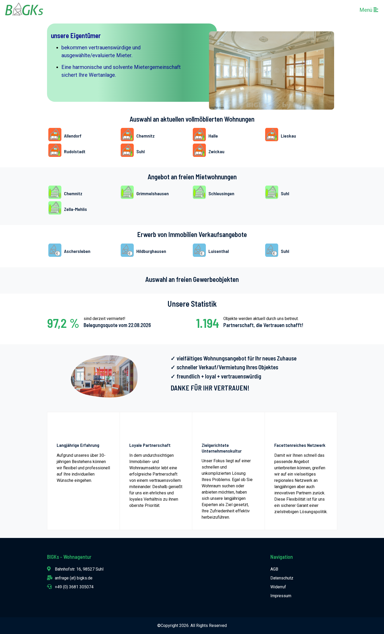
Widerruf (278, 586)
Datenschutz (281, 578)
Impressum (280, 595)
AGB (274, 569)
